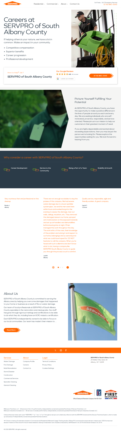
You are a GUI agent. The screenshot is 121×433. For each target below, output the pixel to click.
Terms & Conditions (49, 361)
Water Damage (9, 361)
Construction (8, 375)
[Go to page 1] (58, 267)
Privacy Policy (47, 365)
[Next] (67, 267)
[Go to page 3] (63, 267)
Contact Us (74, 4)
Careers (26, 365)
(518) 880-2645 (110, 4)
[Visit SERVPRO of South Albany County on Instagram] (60, 350)
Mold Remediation (10, 368)
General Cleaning (10, 385)
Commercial (52, 4)
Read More (11, 330)
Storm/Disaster (9, 372)
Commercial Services (11, 378)
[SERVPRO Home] (12, 3)
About (63, 4)
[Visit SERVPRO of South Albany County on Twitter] (55, 350)
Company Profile (29, 361)
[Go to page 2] (60, 267)
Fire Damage (8, 365)
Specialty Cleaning (10, 382)
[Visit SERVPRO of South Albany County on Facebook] (65, 350)
